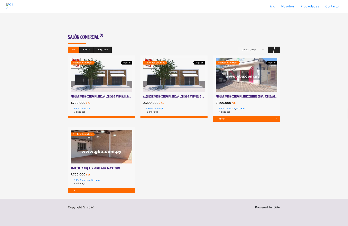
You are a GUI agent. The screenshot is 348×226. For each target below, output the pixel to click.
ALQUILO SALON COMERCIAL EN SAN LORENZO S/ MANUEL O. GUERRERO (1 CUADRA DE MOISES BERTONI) (121, 96)
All (74, 49)
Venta (86, 49)
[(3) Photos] (242, 75)
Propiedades (310, 6)
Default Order (249, 49)
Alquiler (103, 49)
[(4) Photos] (97, 75)
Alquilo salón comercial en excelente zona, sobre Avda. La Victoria (253, 96)
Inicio (271, 6)
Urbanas (240, 108)
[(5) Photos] (97, 147)
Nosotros (288, 6)
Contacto (332, 6)
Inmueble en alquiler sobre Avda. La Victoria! (95, 168)
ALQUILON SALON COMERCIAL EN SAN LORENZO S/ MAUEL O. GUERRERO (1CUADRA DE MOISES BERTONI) (193, 96)
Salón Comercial (82, 108)
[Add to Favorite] (105, 75)
